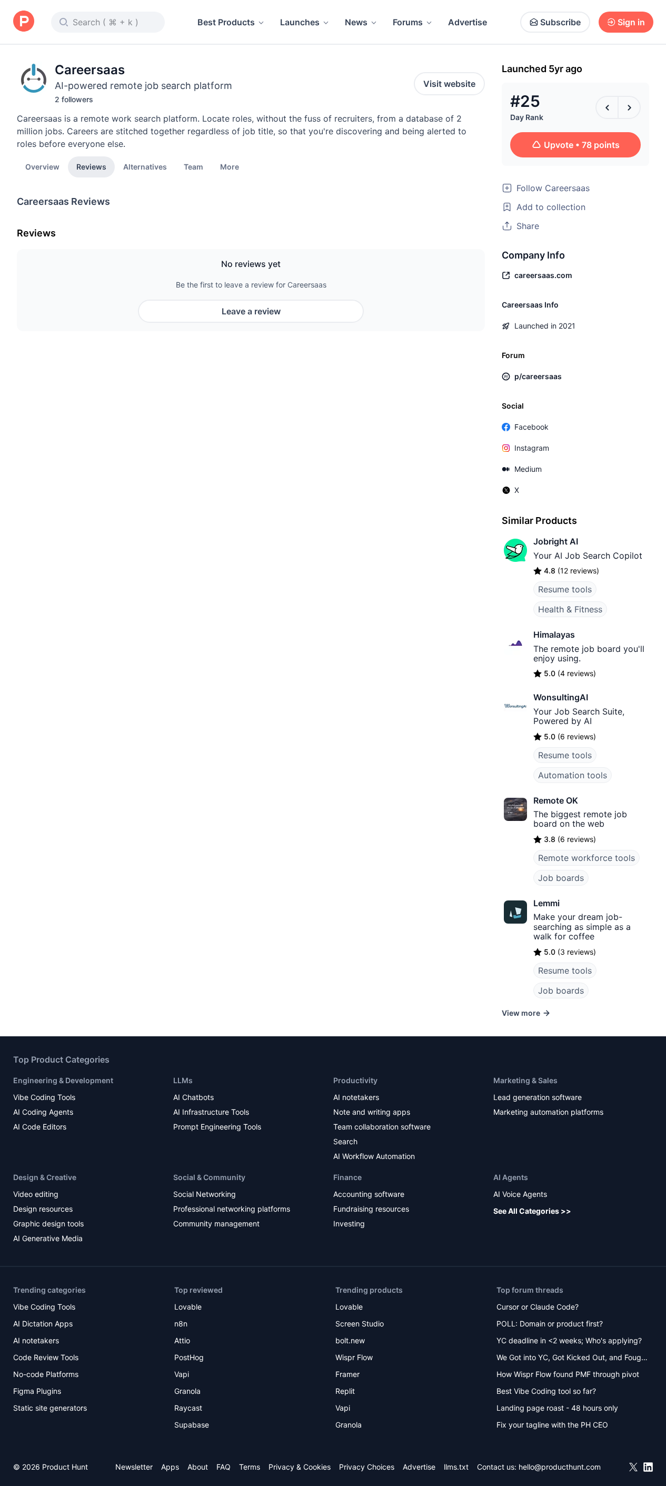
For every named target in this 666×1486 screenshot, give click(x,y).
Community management (216, 1223)
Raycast (188, 1407)
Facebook (531, 426)
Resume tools (565, 589)
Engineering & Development (63, 1080)
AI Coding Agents (43, 1111)
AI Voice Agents (520, 1194)
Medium (528, 468)
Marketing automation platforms (548, 1111)
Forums (408, 22)
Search (345, 1141)
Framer (347, 1374)
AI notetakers (356, 1097)
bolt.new (350, 1340)
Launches (300, 22)
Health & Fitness (570, 609)
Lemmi (546, 903)
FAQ (223, 1466)
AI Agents (510, 1177)
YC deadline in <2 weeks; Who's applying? (569, 1340)
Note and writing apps (371, 1111)
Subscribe (560, 22)
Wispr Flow (354, 1357)
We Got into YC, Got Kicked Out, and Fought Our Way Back (572, 1358)
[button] (229, 166)
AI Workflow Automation (374, 1156)
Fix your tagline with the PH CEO (552, 1424)
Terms (249, 1466)
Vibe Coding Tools (44, 1097)
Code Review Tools (45, 1357)
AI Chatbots (193, 1097)
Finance (347, 1177)
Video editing (35, 1194)
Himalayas (554, 634)
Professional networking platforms (231, 1208)
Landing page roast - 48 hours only (557, 1407)
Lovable (188, 1306)
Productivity (355, 1080)
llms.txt (456, 1466)
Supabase (191, 1424)
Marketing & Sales (525, 1080)
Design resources (43, 1208)
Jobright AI (555, 541)
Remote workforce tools (586, 858)
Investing (349, 1223)
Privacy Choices (366, 1466)
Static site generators (50, 1407)
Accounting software (368, 1194)
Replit (345, 1390)
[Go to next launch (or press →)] (629, 107)
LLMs (183, 1080)
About (197, 1466)
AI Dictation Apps (43, 1323)
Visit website (449, 83)
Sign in (631, 22)
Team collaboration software (382, 1126)
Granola (187, 1390)
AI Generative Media (48, 1238)
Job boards (561, 878)
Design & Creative (44, 1177)
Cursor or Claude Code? (537, 1306)
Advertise (467, 22)
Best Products (226, 22)
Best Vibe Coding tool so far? (546, 1390)
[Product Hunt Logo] (23, 22)
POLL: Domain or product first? (549, 1323)
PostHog (189, 1357)
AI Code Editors (39, 1126)
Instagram (531, 447)
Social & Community (209, 1177)
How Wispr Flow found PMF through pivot (567, 1374)
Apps (170, 1466)
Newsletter (134, 1466)
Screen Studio (359, 1323)
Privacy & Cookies (300, 1466)
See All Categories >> (532, 1210)
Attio (182, 1340)
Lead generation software (537, 1097)
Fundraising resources (371, 1208)
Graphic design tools (48, 1223)
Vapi (181, 1374)
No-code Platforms (45, 1374)
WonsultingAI (560, 697)
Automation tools (572, 775)
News (356, 22)
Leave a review (251, 311)
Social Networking (204, 1194)
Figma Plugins (37, 1390)
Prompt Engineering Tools (217, 1126)
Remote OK (555, 800)
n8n (180, 1323)
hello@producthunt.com (560, 1466)
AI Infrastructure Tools (211, 1111)
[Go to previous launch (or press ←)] (607, 107)
